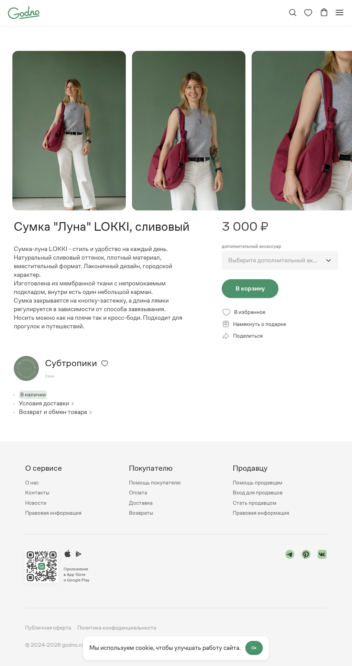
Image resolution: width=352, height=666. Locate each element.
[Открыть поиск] (292, 12)
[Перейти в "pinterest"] (306, 566)
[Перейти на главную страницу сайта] (24, 12)
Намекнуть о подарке (259, 324)
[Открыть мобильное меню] (339, 12)
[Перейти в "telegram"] (290, 566)
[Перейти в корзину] (324, 12)
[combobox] (279, 260)
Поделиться (248, 336)
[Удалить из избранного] (105, 363)
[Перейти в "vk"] (322, 566)
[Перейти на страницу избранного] (308, 12)
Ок (253, 647)
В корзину (250, 288)
